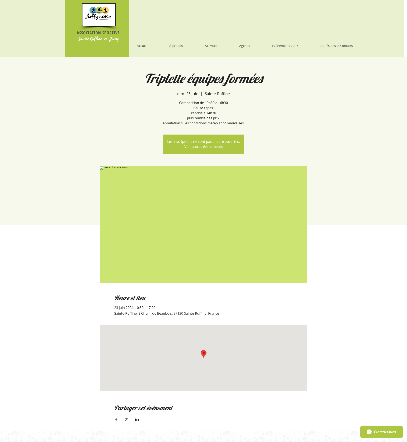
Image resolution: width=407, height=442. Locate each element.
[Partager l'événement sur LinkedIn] (137, 419)
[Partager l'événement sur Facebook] (116, 419)
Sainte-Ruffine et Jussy (98, 39)
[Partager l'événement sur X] (127, 419)
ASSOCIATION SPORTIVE (98, 33)
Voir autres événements (203, 146)
